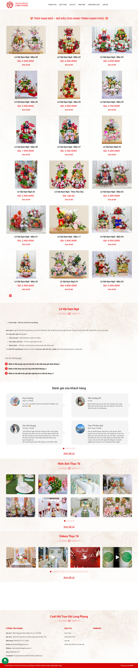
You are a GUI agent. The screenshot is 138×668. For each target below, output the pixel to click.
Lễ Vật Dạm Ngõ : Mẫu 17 (69, 237)
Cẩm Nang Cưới (94, 5)
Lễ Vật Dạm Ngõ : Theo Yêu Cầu (69, 192)
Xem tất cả (69, 453)
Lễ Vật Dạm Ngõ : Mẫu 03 (112, 281)
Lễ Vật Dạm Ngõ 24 (69, 281)
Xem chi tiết (26, 65)
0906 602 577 (18, 641)
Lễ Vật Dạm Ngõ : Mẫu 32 (69, 57)
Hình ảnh (81, 5)
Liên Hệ (105, 5)
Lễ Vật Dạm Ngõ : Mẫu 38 (26, 147)
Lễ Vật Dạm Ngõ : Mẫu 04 (112, 237)
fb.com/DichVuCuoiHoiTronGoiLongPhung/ (28, 656)
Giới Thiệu (63, 5)
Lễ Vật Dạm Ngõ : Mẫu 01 (26, 237)
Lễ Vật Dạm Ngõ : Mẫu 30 (69, 102)
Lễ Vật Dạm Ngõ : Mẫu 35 (112, 57)
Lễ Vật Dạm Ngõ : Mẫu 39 (112, 102)
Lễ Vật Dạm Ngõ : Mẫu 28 (26, 57)
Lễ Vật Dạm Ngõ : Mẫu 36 (26, 102)
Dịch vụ (72, 5)
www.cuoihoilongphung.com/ (21, 648)
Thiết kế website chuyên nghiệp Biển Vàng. (48, 665)
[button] (63, 448)
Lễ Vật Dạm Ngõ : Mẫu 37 (69, 147)
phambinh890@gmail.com (19, 644)
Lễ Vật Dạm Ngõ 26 (26, 192)
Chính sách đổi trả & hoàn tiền (74, 644)
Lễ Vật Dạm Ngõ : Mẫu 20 (26, 281)
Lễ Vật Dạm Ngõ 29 (112, 147)
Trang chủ (52, 5)
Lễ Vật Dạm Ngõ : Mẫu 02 (112, 192)
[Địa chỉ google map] (69, 596)
